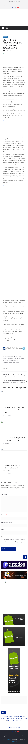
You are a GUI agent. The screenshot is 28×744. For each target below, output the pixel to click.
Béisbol (5, 358)
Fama (8, 720)
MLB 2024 (18, 362)
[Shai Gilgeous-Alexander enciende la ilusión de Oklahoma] (14, 450)
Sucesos (7, 718)
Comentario (5, 494)
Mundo (22, 716)
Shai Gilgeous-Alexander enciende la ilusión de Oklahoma (11, 468)
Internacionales (20, 358)
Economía (14, 718)
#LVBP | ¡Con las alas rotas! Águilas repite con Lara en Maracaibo (15, 376)
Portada (5, 716)
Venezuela (16, 716)
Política (3, 718)
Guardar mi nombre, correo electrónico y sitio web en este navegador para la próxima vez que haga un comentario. (13, 542)
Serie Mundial (14, 364)
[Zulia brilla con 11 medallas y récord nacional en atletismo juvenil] (14, 392)
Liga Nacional (5, 360)
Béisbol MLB (10, 358)
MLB (14, 362)
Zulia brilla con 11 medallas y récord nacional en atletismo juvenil (13, 409)
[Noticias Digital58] (3, 28)
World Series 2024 (15, 366)
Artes (25, 718)
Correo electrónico (7, 522)
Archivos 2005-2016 (14, 727)
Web (2, 529)
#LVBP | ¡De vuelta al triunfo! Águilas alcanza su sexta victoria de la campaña (14, 382)
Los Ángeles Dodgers (13, 360)
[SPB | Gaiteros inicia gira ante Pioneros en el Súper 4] (14, 422)
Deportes (5, 36)
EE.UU (15, 358)
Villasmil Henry (18, 356)
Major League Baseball (7, 362)
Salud (20, 720)
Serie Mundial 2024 (7, 366)
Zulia (10, 716)
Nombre (4, 515)
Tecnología (14, 720)
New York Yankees (6, 364)
